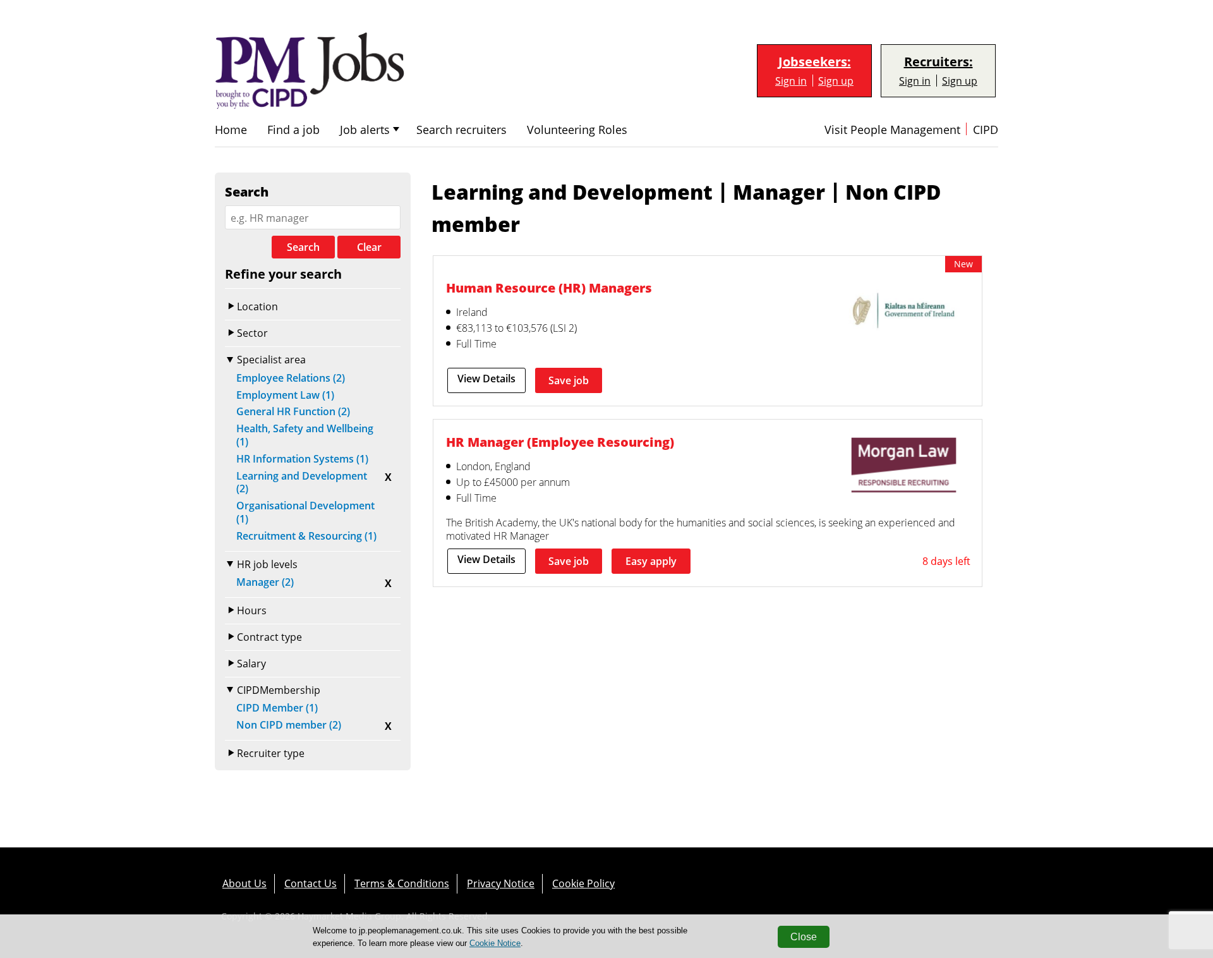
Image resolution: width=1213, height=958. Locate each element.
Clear (369, 247)
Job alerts (365, 130)
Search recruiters (461, 130)
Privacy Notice (500, 883)
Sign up (836, 81)
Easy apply (651, 561)
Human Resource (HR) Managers (549, 287)
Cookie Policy (583, 883)
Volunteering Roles (577, 130)
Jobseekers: (814, 62)
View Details (486, 378)
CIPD (985, 130)
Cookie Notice (495, 943)
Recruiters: (938, 62)
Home (231, 130)
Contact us (310, 883)
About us (244, 883)
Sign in (791, 81)
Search (303, 247)
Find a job (293, 130)
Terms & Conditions (401, 883)
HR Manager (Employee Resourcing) (560, 442)
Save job (568, 380)
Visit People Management (892, 130)
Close (803, 936)
